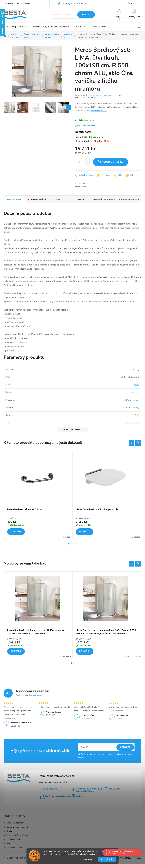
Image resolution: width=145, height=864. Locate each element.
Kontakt (27, 3)
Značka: (81, 183)
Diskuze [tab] (80, 199)
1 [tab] (68, 543)
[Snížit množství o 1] (87, 164)
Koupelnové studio (11, 3)
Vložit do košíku (112, 162)
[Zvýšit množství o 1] (87, 160)
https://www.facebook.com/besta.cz (57, 797)
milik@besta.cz (50, 788)
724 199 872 (114, 788)
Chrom (135, 392)
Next (138, 443)
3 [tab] (73, 543)
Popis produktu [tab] (14, 199)
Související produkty (103, 199)
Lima (136, 384)
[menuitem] (17, 26)
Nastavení (88, 859)
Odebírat (125, 747)
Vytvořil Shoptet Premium (130, 858)
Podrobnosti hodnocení (112, 95)
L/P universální (131, 400)
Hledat (86, 14)
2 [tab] (71, 543)
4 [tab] (76, 543)
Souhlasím (109, 859)
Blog (8, 843)
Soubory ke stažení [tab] (37, 199)
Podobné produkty (128, 199)
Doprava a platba (14, 839)
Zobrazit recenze (36, 695)
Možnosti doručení (87, 125)
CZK (133, 3)
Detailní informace (99, 110)
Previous (131, 443)
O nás (9, 831)
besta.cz (79, 796)
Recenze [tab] (58, 199)
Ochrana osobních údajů (17, 827)
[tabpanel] (38, 495)
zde (95, 854)
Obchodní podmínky (15, 823)
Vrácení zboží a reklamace (18, 835)
